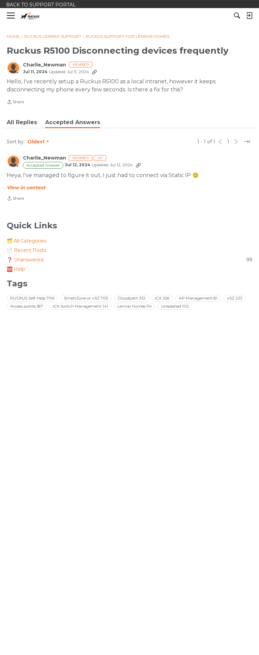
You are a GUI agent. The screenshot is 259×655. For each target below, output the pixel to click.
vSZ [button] (234, 298)
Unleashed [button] (175, 306)
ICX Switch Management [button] (80, 306)
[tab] (22, 122)
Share (15, 102)
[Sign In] (249, 15)
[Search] (237, 15)
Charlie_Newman (44, 65)
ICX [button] (162, 298)
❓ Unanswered (129, 260)
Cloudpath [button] (131, 298)
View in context (26, 187)
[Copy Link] (94, 72)
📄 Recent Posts (26, 250)
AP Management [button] (198, 298)
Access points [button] (26, 306)
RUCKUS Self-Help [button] (32, 298)
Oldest (36, 142)
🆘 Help (16, 269)
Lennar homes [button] (134, 306)
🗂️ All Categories (26, 241)
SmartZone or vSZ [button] (86, 298)
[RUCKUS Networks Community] (30, 15)
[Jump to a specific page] (246, 141)
